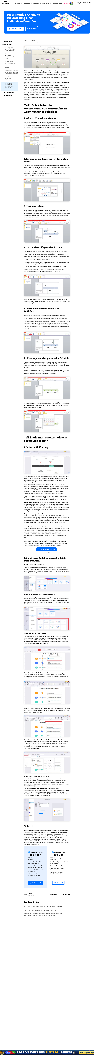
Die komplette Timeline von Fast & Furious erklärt (10, 49)
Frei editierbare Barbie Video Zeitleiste (9, 78)
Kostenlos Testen (16, 29)
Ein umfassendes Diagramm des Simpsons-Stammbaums (43, 906)
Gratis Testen (36, 883)
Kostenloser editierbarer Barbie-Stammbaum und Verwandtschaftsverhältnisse (13, 72)
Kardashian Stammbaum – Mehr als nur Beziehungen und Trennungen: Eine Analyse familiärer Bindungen (43, 914)
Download (55, 3)
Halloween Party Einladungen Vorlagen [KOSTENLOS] (41, 910)
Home (25, 40)
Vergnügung (32, 40)
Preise (60, 3)
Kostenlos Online (47, 552)
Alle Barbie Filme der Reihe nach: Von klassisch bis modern (9, 56)
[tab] (9, 41)
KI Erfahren (33, 29)
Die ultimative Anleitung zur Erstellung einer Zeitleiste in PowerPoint (9, 86)
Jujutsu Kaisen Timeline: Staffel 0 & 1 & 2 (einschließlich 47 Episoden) (10, 64)
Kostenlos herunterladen (47, 549)
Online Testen (58, 883)
